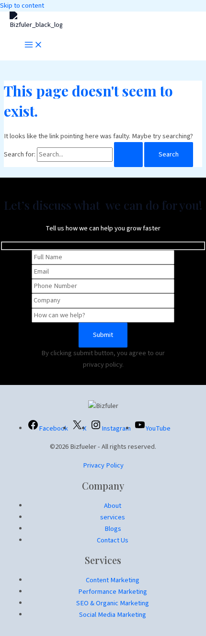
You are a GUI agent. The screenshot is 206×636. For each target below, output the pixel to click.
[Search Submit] (128, 155)
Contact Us (112, 540)
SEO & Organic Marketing (112, 603)
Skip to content (22, 5)
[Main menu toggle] (33, 45)
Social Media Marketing (112, 615)
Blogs (112, 529)
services (112, 517)
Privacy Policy (103, 465)
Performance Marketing (112, 592)
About (112, 506)
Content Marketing (112, 580)
